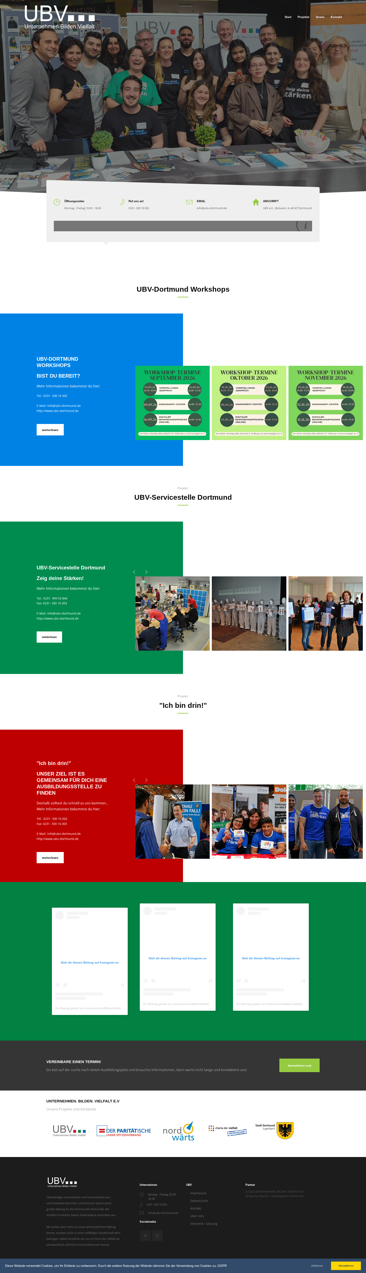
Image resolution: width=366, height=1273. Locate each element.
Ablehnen (317, 1265)
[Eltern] (325, 613)
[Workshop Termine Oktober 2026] (249, 403)
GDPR (222, 1265)
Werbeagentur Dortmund (287, 1196)
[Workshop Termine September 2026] (172, 403)
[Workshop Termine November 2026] (325, 403)
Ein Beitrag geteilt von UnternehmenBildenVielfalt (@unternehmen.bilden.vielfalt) (109, 1008)
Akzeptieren (346, 1265)
